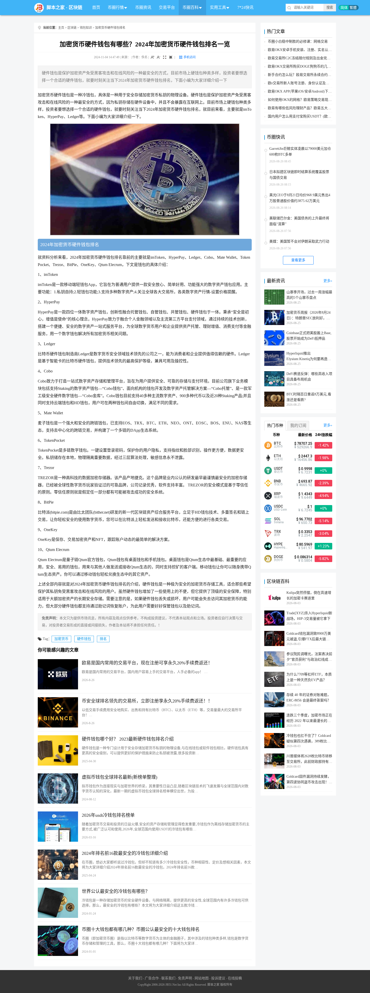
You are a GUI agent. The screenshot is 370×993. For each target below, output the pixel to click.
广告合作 (152, 978)
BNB (277, 481)
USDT (278, 468)
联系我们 (168, 978)
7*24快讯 (245, 7)
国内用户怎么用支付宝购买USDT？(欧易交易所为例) (309, 116)
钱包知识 (86, 28)
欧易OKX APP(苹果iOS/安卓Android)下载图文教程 (307, 91)
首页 (96, 7)
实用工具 (218, 7)
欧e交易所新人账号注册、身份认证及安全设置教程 (307, 83)
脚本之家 (56, 7)
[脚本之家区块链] (39, 8)
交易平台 (167, 7)
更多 (326, 281)
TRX (277, 532)
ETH (277, 456)
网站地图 (202, 978)
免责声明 (185, 978)
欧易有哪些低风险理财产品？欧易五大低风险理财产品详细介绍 (317, 108)
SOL (277, 519)
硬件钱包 (84, 639)
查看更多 (298, 260)
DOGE (278, 557)
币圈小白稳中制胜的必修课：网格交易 (298, 41)
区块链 (75, 7)
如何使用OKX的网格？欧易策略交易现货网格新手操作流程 (314, 100)
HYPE (278, 544)
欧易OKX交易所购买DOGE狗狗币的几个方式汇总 (306, 66)
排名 (103, 639)
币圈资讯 (143, 7)
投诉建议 (218, 978)
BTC (277, 443)
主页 (61, 28)
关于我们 (135, 978)
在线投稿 (235, 978)
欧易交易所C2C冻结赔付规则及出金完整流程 (303, 58)
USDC (278, 506)
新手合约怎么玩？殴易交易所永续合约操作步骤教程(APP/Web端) (318, 75)
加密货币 (61, 639)
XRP (277, 494)
